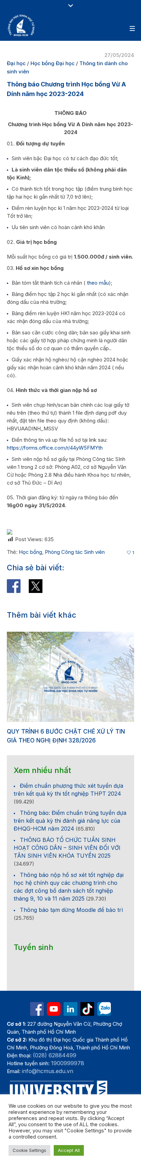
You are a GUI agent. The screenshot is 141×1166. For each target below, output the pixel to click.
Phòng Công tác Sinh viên (75, 552)
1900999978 (67, 1072)
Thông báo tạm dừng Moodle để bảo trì (71, 918)
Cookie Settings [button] (29, 1150)
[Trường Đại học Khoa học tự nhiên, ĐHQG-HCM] (21, 25)
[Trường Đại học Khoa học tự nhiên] (70, 1018)
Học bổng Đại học (52, 63)
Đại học (16, 63)
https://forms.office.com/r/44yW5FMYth (55, 447)
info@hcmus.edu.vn (47, 1079)
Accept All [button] (69, 1150)
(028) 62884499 (54, 1064)
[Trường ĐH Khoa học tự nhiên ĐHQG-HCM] (37, 1018)
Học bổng (30, 552)
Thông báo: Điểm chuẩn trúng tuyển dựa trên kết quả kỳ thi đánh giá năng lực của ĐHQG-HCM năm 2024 (70, 829)
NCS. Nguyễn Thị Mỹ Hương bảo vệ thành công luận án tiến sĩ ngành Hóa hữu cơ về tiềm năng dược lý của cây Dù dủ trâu (69, 740)
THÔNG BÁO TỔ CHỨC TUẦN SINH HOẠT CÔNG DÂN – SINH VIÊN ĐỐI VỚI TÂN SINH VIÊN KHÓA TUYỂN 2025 (67, 856)
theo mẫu (98, 282)
